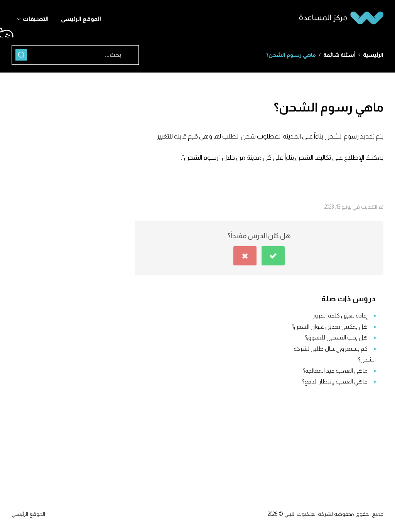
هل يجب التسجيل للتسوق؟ (336, 337)
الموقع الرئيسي (81, 18)
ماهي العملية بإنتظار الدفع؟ (335, 381)
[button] (273, 255)
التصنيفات (36, 18)
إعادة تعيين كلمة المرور (340, 315)
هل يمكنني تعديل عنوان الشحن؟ (330, 326)
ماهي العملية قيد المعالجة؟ (335, 370)
